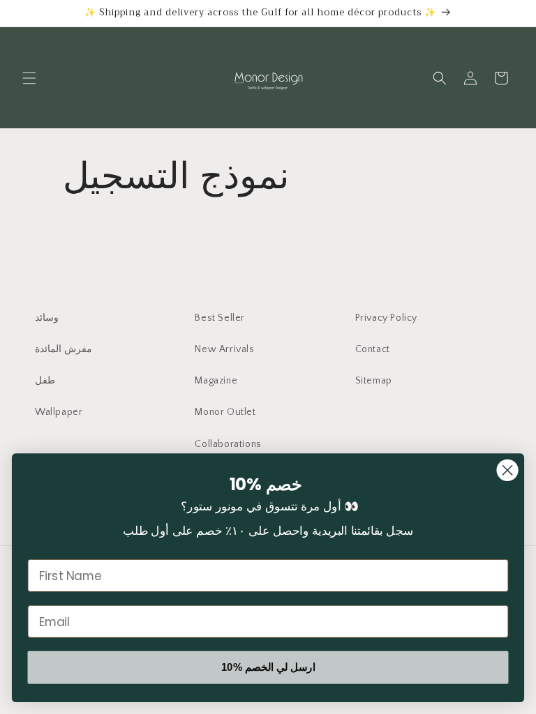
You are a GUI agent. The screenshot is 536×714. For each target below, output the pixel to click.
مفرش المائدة (63, 349)
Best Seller (220, 318)
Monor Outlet (225, 412)
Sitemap (373, 380)
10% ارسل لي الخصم (268, 667)
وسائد (47, 318)
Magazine (216, 380)
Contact (372, 349)
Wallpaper (58, 412)
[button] (29, 78)
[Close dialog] (507, 470)
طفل (45, 380)
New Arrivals (224, 349)
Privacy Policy (386, 318)
